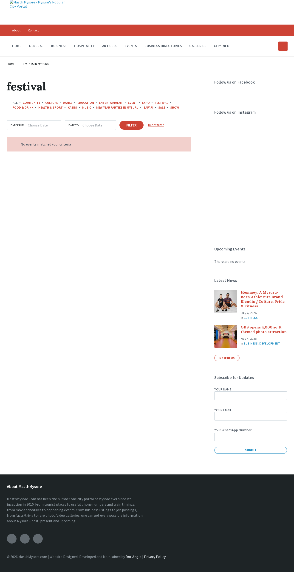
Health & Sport (50, 107)
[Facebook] (12, 539)
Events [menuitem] (131, 46)
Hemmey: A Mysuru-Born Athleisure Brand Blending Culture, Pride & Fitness (263, 299)
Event (132, 103)
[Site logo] (38, 6)
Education (85, 103)
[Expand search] (283, 46)
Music (86, 107)
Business (251, 318)
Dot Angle (133, 556)
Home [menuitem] (16, 46)
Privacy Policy (155, 556)
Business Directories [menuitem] (163, 46)
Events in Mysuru (36, 64)
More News (227, 358)
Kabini (72, 107)
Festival (161, 103)
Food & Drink (23, 107)
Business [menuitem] (58, 46)
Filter (131, 125)
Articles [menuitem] (109, 46)
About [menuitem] (16, 30)
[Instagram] (25, 539)
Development (269, 343)
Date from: (18, 125)
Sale (161, 107)
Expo (146, 103)
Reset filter (156, 125)
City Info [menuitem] (221, 46)
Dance (67, 103)
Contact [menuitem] (33, 30)
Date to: (73, 125)
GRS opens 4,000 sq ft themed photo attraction (264, 329)
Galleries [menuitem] (197, 46)
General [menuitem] (36, 46)
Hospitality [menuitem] (84, 46)
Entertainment (111, 103)
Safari (148, 107)
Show (174, 107)
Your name (222, 389)
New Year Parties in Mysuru (117, 107)
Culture (51, 103)
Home (11, 64)
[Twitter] (38, 539)
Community (31, 103)
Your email (223, 410)
